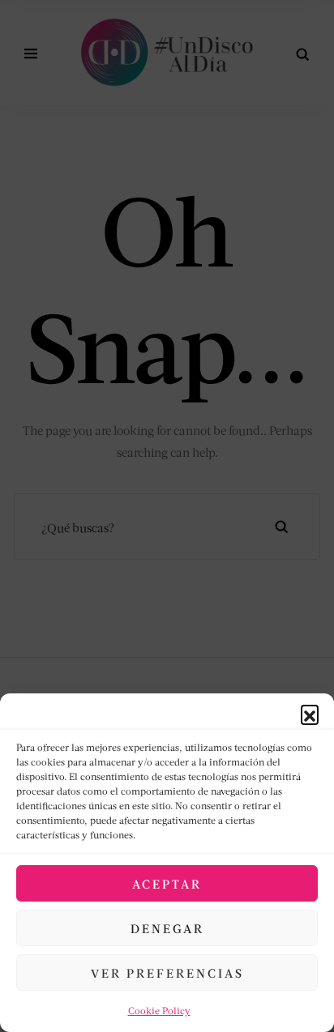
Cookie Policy (159, 1010)
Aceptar (167, 883)
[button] (310, 714)
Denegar (167, 928)
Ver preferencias (167, 973)
